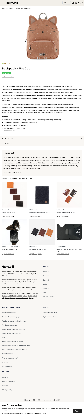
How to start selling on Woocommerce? (16, 346)
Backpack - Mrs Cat (23, 8)
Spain (35, 296)
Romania (4, 296)
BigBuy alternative (49, 317)
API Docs (5, 362)
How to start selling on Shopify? (13, 341)
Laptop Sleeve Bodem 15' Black (39, 212)
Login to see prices (8, 77)
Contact (46, 280)
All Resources (7, 366)
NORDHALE (33, 209)
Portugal (19, 296)
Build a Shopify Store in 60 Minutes (14, 350)
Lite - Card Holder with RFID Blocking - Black (69, 250)
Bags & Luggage (7, 8)
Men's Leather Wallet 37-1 (37, 249)
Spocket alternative (50, 313)
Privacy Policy (41, 413)
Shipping (5, 377)
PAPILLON (5, 209)
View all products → (14, 173)
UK (19, 294)
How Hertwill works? (9, 313)
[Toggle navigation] (3, 3)
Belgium (12, 298)
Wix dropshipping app (9, 325)
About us (46, 272)
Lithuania (19, 298)
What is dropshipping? (10, 358)
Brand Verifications (8, 354)
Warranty (5, 385)
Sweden (28, 294)
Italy (3, 298)
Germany (35, 294)
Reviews (46, 276)
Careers (46, 288)
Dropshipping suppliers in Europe (13, 329)
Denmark (25, 298)
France (25, 296)
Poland (23, 294)
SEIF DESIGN (61, 247)
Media (45, 284)
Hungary (31, 298)
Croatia (30, 296)
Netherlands (12, 296)
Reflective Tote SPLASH (9, 249)
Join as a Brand (48, 296)
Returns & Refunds (8, 381)
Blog (44, 292)
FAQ (3, 337)
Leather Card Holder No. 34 (66, 212)
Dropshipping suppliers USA (12, 333)
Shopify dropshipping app (11, 317)
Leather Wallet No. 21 (9, 212)
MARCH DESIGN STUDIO (11, 247)
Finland (7, 298)
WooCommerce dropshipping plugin (14, 321)
